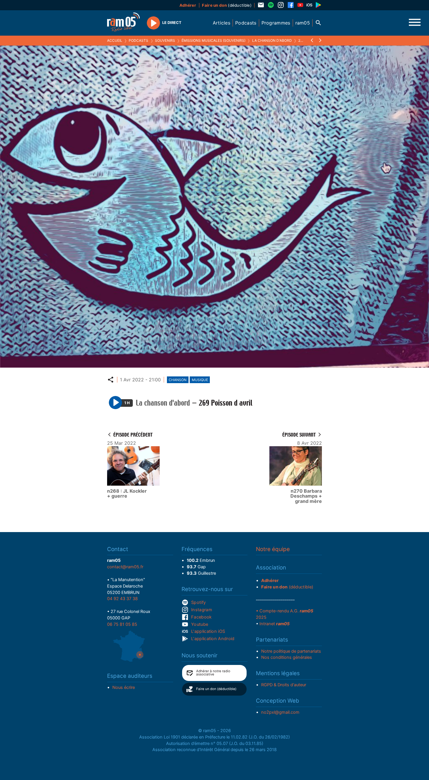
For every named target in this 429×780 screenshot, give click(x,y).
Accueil (114, 40)
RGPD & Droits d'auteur (283, 684)
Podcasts (138, 40)
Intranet (274, 623)
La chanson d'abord (272, 40)
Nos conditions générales (286, 657)
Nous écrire (123, 687)
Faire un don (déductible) (216, 689)
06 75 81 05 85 (122, 624)
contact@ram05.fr (125, 566)
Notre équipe (273, 549)
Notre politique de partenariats (291, 651)
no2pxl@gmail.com (280, 712)
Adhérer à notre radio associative (213, 673)
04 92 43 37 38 (122, 598)
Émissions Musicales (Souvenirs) (213, 40)
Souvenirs (165, 40)
